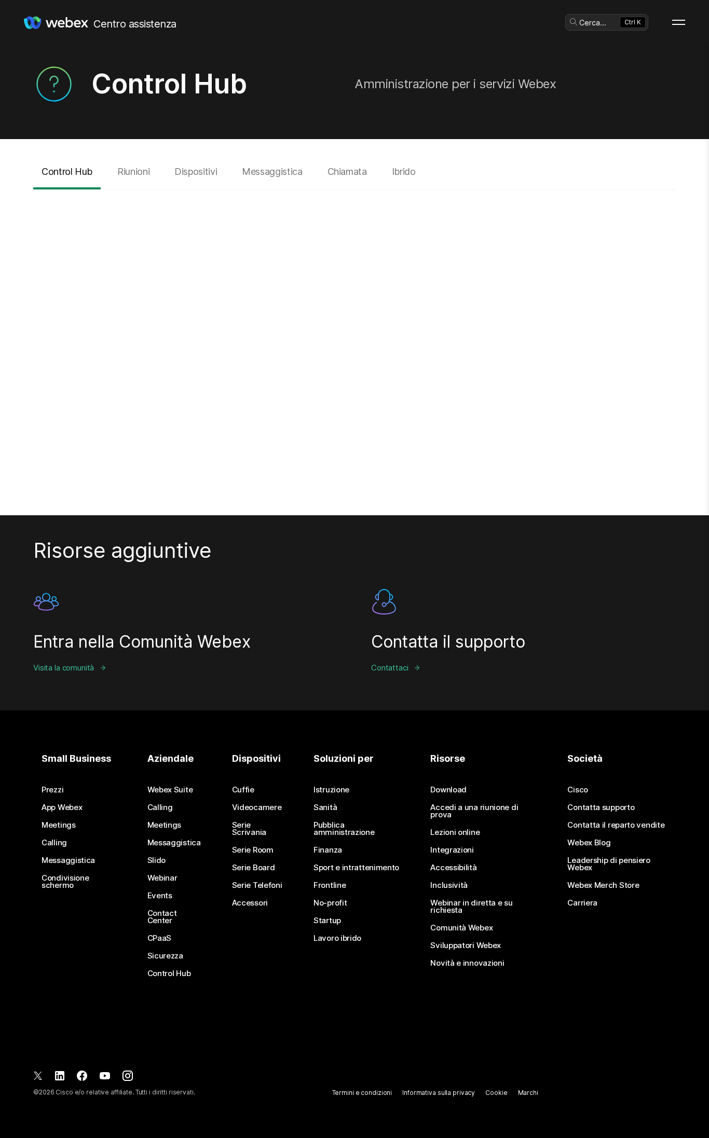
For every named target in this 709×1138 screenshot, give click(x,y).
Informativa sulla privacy (438, 1092)
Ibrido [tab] (404, 171)
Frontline (329, 885)
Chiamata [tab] (347, 171)
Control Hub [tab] (67, 171)
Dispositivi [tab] (195, 171)
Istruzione (331, 789)
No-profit (330, 903)
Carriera (582, 903)
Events (159, 895)
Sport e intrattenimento (356, 867)
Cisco (577, 789)
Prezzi (52, 789)
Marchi (528, 1092)
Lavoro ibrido (337, 938)
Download (448, 789)
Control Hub (169, 973)
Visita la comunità (63, 668)
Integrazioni (451, 850)
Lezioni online (455, 832)
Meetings (59, 825)
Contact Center (162, 917)
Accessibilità (453, 867)
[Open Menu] (678, 22)
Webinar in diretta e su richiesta (471, 906)
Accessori (250, 903)
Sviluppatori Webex (465, 945)
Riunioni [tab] (133, 171)
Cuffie (243, 789)
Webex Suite (170, 789)
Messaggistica (68, 860)
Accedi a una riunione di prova (474, 811)
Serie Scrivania (249, 828)
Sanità (325, 807)
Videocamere (257, 807)
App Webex (62, 807)
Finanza (327, 850)
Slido (156, 860)
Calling (54, 842)
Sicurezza (165, 955)
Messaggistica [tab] (272, 171)
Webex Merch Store (603, 885)
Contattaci (389, 668)
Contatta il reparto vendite (615, 825)
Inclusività (449, 885)
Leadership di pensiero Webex (608, 864)
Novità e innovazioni (467, 963)
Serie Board (253, 867)
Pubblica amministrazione (344, 828)
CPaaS (159, 938)
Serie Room (253, 850)
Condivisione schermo (65, 881)
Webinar (162, 878)
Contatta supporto (600, 807)
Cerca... (592, 22)
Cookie (496, 1092)
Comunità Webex (461, 927)
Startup (327, 920)
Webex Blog (588, 842)
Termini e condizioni (362, 1092)
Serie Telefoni (257, 885)
